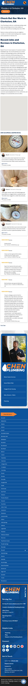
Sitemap (7, 683)
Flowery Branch (4, 497)
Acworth (3, 418)
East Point (3, 491)
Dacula (2, 473)
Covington (3, 467)
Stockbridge (4, 562)
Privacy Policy (4, 681)
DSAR (2, 683)
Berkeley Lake (4, 436)
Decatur (3, 476)
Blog (6, 635)
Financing (7, 632)
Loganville (3, 528)
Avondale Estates (5, 433)
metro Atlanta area (14, 604)
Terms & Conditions (19, 679)
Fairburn (3, 494)
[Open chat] (23, 681)
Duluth (2, 485)
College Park (4, 464)
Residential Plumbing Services (16, 607)
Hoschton (3, 504)
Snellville (3, 559)
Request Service (9, 663)
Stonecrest (3, 568)
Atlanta (2, 424)
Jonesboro (3, 510)
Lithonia (3, 525)
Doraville (3, 479)
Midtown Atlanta (5, 534)
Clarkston (3, 461)
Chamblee (3, 457)
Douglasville (4, 482)
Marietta (3, 531)
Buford (2, 451)
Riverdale (3, 547)
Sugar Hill (3, 571)
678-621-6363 (14, 661)
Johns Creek (4, 507)
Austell (2, 430)
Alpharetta (3, 421)
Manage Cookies (13, 681)
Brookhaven (4, 445)
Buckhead (3, 448)
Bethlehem (3, 439)
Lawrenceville (4, 516)
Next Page (3, 325)
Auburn (2, 427)
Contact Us (8, 666)
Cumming (3, 470)
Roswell (3, 550)
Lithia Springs (4, 522)
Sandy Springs (4, 553)
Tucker (2, 577)
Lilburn (2, 519)
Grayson (3, 501)
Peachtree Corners (5, 540)
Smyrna (2, 556)
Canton (2, 454)
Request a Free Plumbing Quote (13, 637)
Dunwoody (3, 488)
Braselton (3, 442)
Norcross (3, 537)
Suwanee (3, 574)
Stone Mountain (4, 565)
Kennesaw (3, 513)
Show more (4, 163)
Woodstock (4, 580)
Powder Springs (4, 544)
